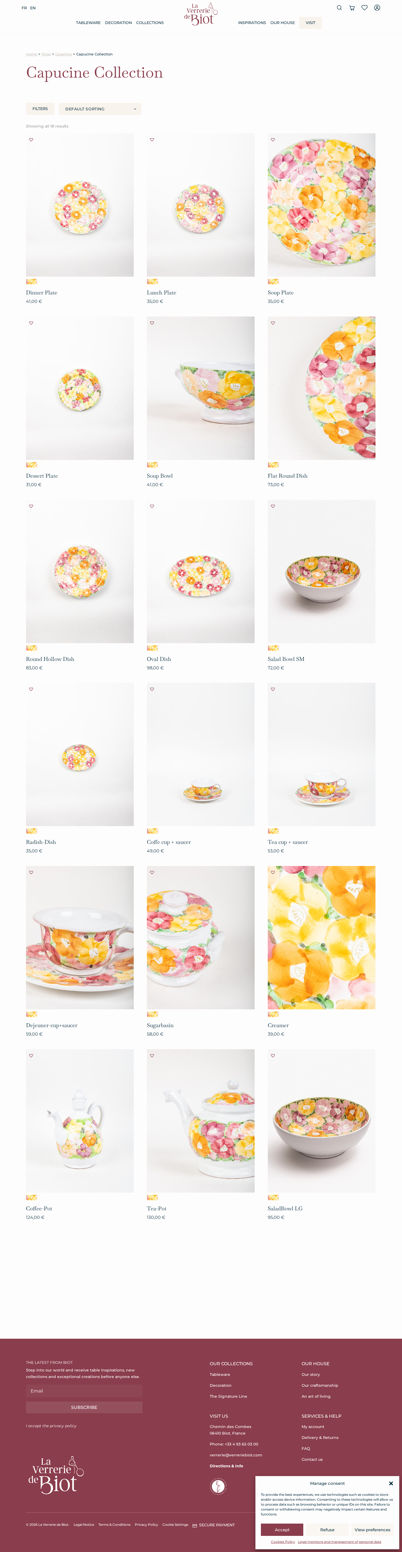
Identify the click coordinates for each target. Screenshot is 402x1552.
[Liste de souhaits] (364, 7)
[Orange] (31, 281)
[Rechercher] (339, 7)
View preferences (373, 1529)
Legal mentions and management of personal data (339, 1542)
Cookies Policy (283, 1542)
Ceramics (63, 54)
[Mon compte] (377, 7)
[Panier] (352, 7)
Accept (282, 1529)
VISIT (310, 22)
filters (40, 108)
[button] (391, 1483)
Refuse (327, 1529)
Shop (46, 54)
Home (31, 54)
